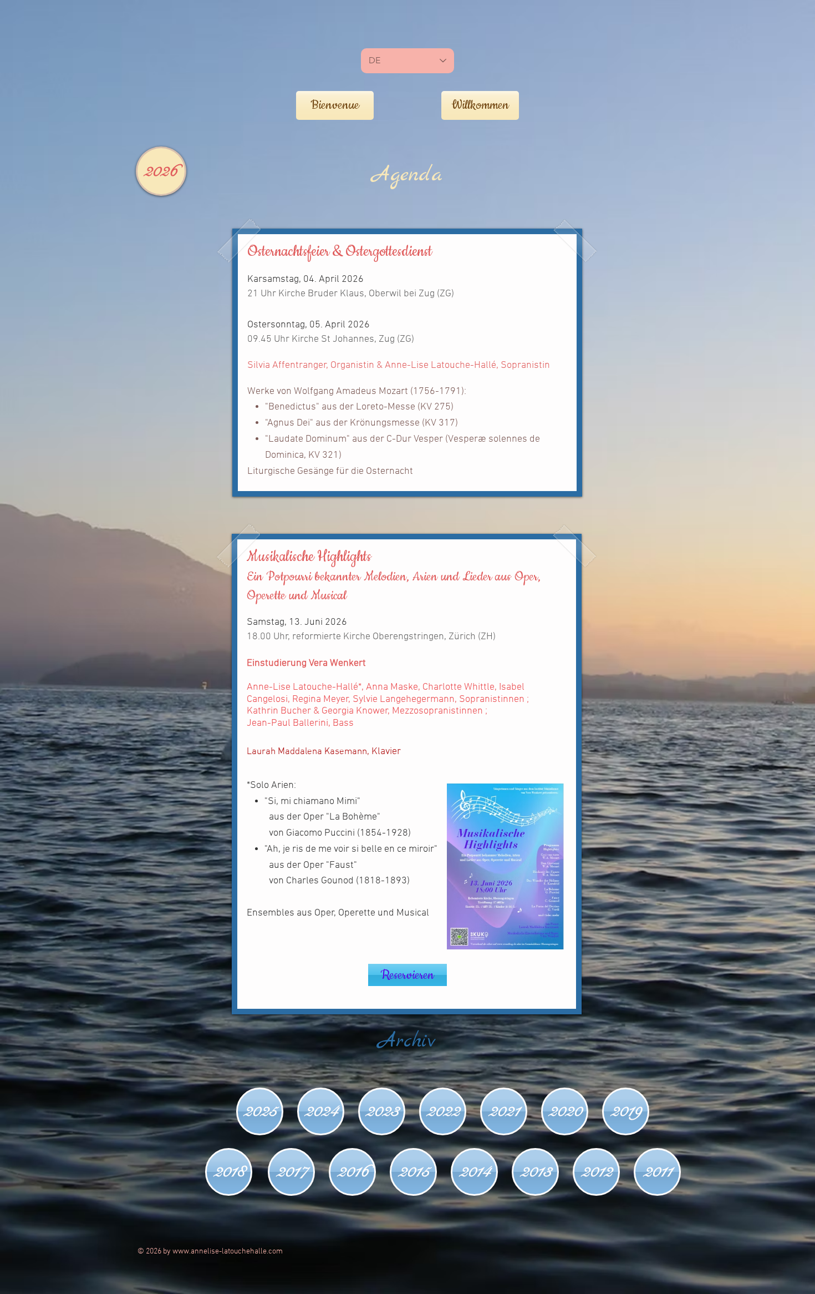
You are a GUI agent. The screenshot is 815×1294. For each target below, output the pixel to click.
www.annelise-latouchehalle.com (227, 1251)
